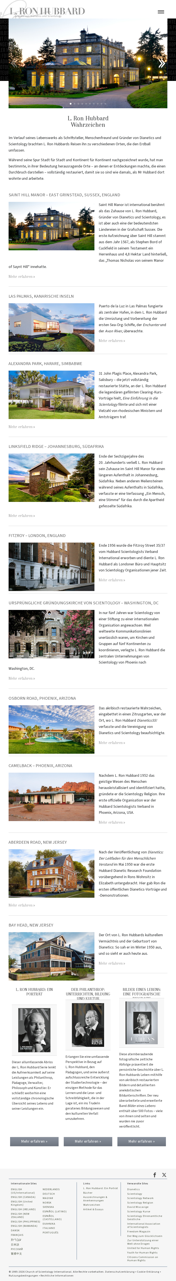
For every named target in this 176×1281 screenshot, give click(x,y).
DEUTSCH (49, 1194)
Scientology (134, 1194)
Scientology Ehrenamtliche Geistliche (144, 1217)
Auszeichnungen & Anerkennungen (95, 1199)
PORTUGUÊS (50, 1233)
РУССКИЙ (17, 1249)
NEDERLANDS (51, 1189)
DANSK (15, 1230)
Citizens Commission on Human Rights (142, 1259)
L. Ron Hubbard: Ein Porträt (100, 1188)
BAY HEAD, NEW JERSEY (31, 925)
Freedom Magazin (138, 1231)
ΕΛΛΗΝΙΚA (49, 1224)
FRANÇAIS (17, 1235)
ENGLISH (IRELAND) (23, 1209)
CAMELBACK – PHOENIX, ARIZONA (40, 766)
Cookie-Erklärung (148, 1272)
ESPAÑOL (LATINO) (55, 1211)
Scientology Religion (140, 1203)
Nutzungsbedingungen (23, 1276)
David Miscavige (138, 1207)
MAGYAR (48, 1198)
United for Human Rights (143, 1248)
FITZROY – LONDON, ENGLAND (38, 535)
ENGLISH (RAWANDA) (24, 1226)
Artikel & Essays (93, 1209)
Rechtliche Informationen (57, 1276)
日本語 (15, 1245)
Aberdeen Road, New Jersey (38, 842)
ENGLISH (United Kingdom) (22, 1203)
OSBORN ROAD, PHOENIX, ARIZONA (42, 698)
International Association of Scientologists (143, 1225)
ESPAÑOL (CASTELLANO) (52, 1217)
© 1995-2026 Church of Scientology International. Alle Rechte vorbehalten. (57, 1272)
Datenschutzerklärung (120, 1272)
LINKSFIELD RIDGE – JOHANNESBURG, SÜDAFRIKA (57, 446)
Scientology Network (140, 1198)
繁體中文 (16, 1254)
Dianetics (133, 1189)
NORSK (47, 1203)
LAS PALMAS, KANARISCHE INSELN (41, 296)
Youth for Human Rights (142, 1253)
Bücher (88, 1193)
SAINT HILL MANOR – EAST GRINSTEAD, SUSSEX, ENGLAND (65, 195)
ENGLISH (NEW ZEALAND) (20, 1215)
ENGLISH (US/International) (23, 1191)
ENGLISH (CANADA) (23, 1197)
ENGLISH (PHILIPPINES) (25, 1222)
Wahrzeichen (91, 1205)
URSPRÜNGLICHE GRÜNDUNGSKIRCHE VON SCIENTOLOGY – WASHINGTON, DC (84, 603)
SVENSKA (48, 1207)
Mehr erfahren (21, 276)
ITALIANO (49, 1228)
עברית (16, 1240)
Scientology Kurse (138, 1211)
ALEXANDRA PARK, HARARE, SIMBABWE (45, 363)
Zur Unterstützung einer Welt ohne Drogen (143, 1242)
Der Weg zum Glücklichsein (144, 1236)
